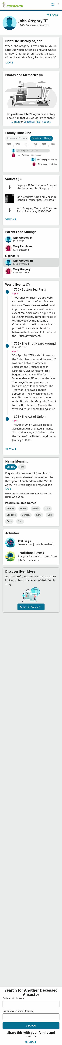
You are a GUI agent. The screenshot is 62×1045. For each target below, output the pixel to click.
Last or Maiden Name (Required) (18, 1011)
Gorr (50, 514)
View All (10, 219)
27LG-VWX (43, 25)
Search (31, 1025)
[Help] (52, 5)
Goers (23, 508)
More (9, 62)
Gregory (11, 466)
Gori (20, 521)
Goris (38, 514)
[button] (31, 187)
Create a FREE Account (37, 121)
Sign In (15, 121)
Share (54, 14)
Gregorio (11, 514)
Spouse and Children (17, 138)
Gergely (26, 514)
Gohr (47, 508)
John (22, 466)
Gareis (35, 508)
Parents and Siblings (41, 138)
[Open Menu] (58, 5)
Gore (9, 521)
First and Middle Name (13, 998)
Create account (31, 606)
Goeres (10, 508)
